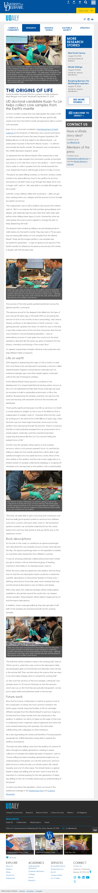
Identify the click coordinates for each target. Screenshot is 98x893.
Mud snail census (76, 53)
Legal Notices (30, 891)
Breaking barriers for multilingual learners (78, 82)
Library (31, 877)
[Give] (80, 2)
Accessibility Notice (58, 866)
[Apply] (74, 2)
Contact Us (77, 866)
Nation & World (49, 29)
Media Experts (35, 822)
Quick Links (83, 11)
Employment (10, 878)
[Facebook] (79, 878)
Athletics (85, 28)
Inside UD (9, 822)
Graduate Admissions (36, 871)
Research (31, 28)
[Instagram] (75, 878)
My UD (53, 872)
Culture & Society (67, 29)
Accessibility (38, 891)
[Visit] (68, 2)
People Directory (57, 869)
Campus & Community (13, 29)
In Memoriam (21, 822)
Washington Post (36, 790)
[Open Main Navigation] (93, 2)
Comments (22, 891)
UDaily (8, 872)
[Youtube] (87, 878)
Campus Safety (56, 875)
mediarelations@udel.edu (77, 158)
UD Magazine (82, 812)
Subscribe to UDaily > (80, 114)
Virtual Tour (10, 875)
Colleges (31, 874)
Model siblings (75, 67)
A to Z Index (55, 878)
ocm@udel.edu (73, 142)
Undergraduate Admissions (34, 867)
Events (47, 822)
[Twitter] (75, 882)
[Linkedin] (83, 878)
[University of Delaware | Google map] (90, 872)
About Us (9, 866)
